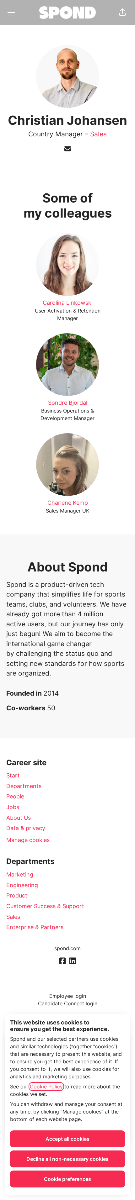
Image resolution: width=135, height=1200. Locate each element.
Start (13, 775)
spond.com (67, 948)
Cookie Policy (46, 1086)
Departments (23, 786)
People (15, 796)
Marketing (19, 874)
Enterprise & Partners (34, 927)
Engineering (22, 885)
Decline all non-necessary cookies (67, 1159)
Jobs (12, 807)
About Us (18, 817)
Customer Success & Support (45, 906)
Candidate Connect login (67, 1003)
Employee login (67, 996)
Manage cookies (28, 840)
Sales (98, 134)
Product (16, 895)
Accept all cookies (67, 1139)
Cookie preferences (67, 1179)
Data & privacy (25, 828)
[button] (122, 12)
